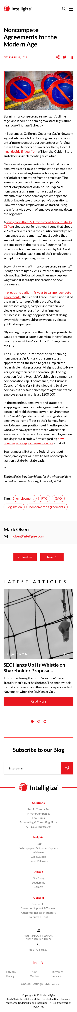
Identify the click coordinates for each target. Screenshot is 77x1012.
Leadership (38, 882)
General (38, 897)
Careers (38, 886)
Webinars (39, 852)
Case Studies (38, 856)
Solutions (38, 802)
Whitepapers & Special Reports (39, 848)
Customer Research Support (38, 912)
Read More (38, 701)
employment (25, 498)
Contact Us (38, 904)
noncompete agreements (47, 507)
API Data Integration (38, 826)
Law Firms (38, 818)
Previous (26, 557)
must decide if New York (20, 151)
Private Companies (38, 813)
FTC (44, 498)
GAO (58, 498)
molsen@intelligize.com (27, 536)
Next (50, 557)
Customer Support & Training (38, 908)
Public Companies (38, 809)
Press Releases (39, 861)
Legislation (14, 507)
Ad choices (52, 984)
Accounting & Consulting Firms (38, 822)
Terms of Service (57, 974)
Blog (39, 843)
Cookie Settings (32, 984)
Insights (38, 837)
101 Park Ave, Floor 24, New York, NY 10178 (38, 937)
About (38, 871)
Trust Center (34, 974)
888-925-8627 (38, 949)
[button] (32, 721)
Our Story (39, 878)
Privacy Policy (11, 974)
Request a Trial (38, 917)
